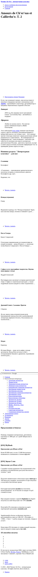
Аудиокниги (9, 415)
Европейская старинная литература (20, 387)
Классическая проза (15, 396)
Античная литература (16, 380)
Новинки (8, 417)
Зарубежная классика (16, 391)
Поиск (7, 422)
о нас (6, 560)
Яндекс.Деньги (16, 552)
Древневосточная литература (18, 384)
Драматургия (13, 382)
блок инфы (15, 130)
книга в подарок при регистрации (16, 5)
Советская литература (16, 410)
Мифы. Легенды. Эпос (16, 405)
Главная (7, 377)
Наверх (7, 572)
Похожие (21, 97)
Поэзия (11, 406)
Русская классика (14, 408)
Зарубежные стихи (15, 394)
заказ (6, 562)
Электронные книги (11, 413)
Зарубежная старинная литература (20, 392)
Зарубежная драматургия (17, 389)
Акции (7, 419)
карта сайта (8, 564)
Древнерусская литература (17, 386)
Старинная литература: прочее (19, 412)
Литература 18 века (15, 399)
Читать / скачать (10, 190)
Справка (7, 420)
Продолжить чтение (11, 97)
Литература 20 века (15, 403)
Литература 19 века (15, 401)
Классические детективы (17, 398)
